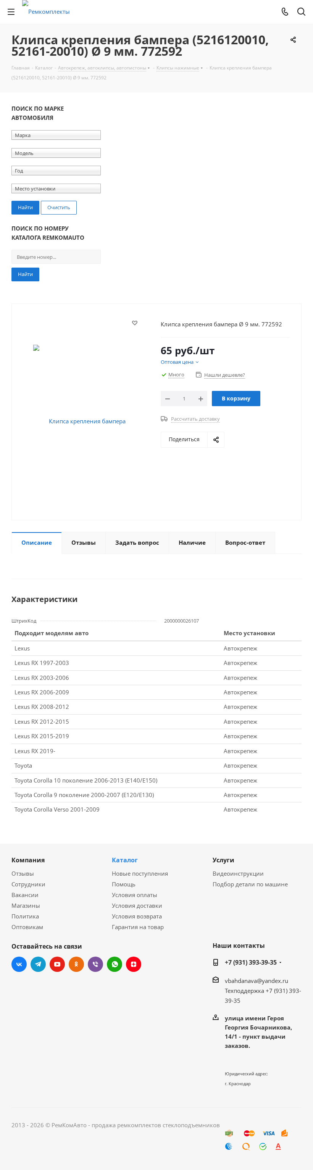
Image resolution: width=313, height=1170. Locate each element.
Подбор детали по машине (250, 884)
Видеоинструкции (238, 873)
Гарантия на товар (138, 927)
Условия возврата (137, 916)
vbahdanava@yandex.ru (256, 980)
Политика (25, 916)
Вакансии (25, 895)
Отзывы (22, 873)
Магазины (25, 905)
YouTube (57, 964)
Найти (25, 274)
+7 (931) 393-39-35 (251, 962)
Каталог (125, 860)
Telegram (38, 964)
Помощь (124, 884)
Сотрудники (28, 884)
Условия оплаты (134, 895)
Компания (28, 860)
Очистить (58, 207)
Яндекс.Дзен (133, 964)
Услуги (223, 860)
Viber (95, 964)
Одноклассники (76, 964)
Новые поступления (140, 873)
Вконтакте (19, 964)
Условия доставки (137, 905)
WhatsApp (114, 964)
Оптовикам (27, 927)
